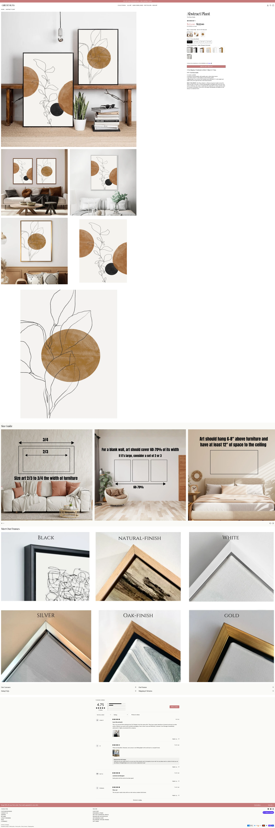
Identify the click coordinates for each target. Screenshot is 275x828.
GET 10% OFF (137, 419)
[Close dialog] (152, 400)
